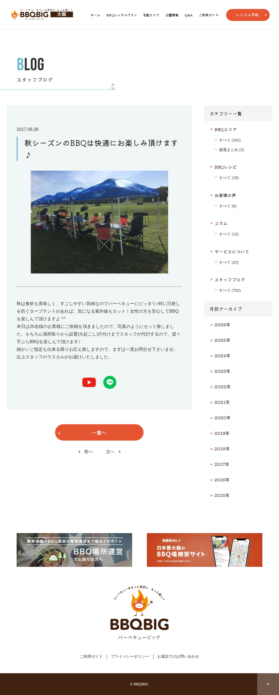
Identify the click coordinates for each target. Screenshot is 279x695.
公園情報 (171, 15)
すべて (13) (229, 234)
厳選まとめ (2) (231, 149)
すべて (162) (230, 140)
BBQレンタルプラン (121, 15)
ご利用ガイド (209, 15)
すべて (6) (227, 206)
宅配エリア (151, 15)
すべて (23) (229, 262)
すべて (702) (230, 290)
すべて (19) (229, 178)
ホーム (95, 15)
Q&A (188, 15)
